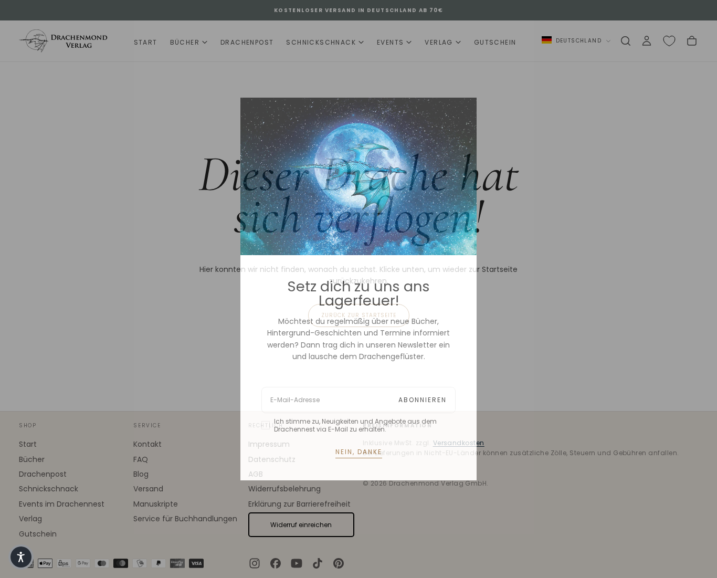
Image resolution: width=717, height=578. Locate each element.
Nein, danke (358, 451)
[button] (21, 557)
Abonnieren (422, 399)
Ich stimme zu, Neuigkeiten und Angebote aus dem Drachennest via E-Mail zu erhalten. (355, 425)
